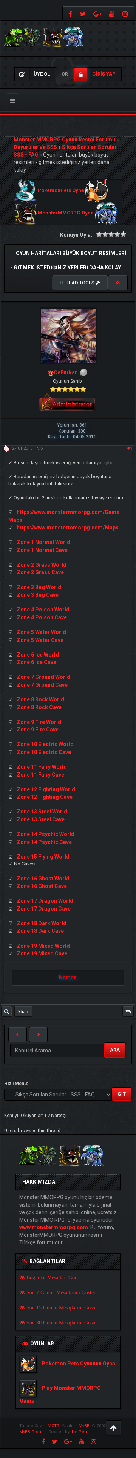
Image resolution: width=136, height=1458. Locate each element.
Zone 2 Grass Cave (40, 572)
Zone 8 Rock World (40, 699)
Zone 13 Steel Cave (41, 819)
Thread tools (78, 283)
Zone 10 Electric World (45, 744)
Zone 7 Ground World (43, 677)
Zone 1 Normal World (43, 542)
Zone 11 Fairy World (42, 767)
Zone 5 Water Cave (40, 640)
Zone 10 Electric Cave (44, 752)
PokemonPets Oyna (61, 190)
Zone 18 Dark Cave (40, 931)
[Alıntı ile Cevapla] (128, 1011)
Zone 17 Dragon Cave (44, 909)
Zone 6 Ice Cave (36, 662)
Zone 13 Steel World (42, 812)
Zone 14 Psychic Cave (44, 842)
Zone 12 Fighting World (46, 789)
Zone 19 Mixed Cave (42, 953)
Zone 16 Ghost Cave (42, 886)
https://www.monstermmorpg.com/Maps (68, 528)
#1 (129, 448)
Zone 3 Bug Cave (38, 595)
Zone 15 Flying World (43, 857)
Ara (115, 1050)
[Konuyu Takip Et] (118, 283)
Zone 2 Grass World (41, 565)
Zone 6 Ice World (38, 655)
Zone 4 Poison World (43, 610)
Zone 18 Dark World (41, 923)
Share (23, 1011)
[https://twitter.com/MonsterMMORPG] (83, 13)
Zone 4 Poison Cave (42, 617)
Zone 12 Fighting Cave (45, 797)
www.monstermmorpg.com (53, 1227)
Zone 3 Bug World (39, 587)
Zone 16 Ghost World (43, 879)
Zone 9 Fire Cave (38, 730)
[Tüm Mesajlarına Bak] (6, 1011)
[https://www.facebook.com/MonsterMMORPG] (69, 13)
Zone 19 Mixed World (43, 946)
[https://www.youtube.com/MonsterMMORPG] (112, 13)
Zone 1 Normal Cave (42, 550)
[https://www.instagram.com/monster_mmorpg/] (126, 13)
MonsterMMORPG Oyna (66, 213)
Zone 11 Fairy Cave (40, 775)
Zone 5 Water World (41, 632)
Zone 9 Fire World (39, 722)
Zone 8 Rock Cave (39, 707)
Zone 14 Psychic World (45, 834)
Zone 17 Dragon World (45, 901)
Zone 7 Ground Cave (42, 685)
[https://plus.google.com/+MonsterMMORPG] (97, 13)
